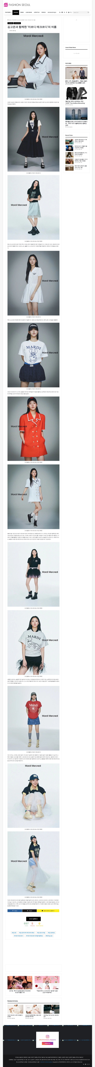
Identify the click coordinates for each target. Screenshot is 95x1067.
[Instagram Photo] (10, 1032)
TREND (22, 12)
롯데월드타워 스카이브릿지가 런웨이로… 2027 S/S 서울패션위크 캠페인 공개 (76, 123)
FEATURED (8, 12)
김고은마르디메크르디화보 (27, 932)
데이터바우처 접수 (52, 12)
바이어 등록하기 (33, 919)
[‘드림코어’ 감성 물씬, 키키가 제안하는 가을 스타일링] (69, 161)
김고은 (14, 932)
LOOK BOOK (29, 12)
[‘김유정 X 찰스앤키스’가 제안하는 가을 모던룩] (69, 141)
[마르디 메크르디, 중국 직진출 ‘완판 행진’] (15, 1009)
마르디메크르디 (19, 936)
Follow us (47, 1043)
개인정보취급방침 (48, 1062)
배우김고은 (49, 936)
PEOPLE (44, 12)
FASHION (16, 12)
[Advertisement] (61, 4)
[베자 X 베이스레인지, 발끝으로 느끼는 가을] (69, 168)
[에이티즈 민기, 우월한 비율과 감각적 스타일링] (69, 148)
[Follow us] (47, 1037)
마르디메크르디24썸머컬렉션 (35, 936)
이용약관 (42, 1062)
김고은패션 (52, 932)
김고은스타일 (41, 932)
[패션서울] (17, 5)
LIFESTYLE (36, 12)
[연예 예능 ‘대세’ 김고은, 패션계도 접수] (51, 1009)
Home (9, 20)
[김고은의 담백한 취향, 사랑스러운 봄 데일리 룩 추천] (33, 1009)
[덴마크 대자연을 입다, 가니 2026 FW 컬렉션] (69, 155)
